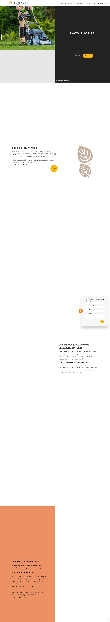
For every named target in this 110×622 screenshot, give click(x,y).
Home (62, 3)
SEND (102, 321)
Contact (107, 3)
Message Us (88, 55)
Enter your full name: (88, 301)
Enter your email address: (89, 309)
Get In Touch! (54, 168)
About (65, 3)
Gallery (102, 3)
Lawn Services (87, 3)
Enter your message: (88, 313)
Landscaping (71, 3)
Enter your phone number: (89, 305)
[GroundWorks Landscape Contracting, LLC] (19, 3)
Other (93, 3)
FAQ (98, 3)
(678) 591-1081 (77, 55)
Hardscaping (79, 3)
